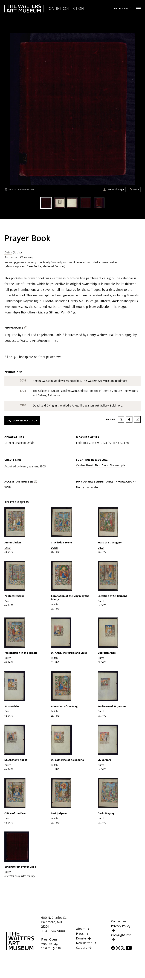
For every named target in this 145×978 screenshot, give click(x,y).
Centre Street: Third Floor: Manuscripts (100, 465)
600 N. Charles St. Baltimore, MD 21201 (53, 921)
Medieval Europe (53, 266)
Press (80, 933)
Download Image (115, 189)
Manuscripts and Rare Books (23, 266)
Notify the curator (87, 487)
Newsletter (84, 943)
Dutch (8, 252)
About (80, 929)
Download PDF (25, 420)
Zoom (136, 189)
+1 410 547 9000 (53, 931)
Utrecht (9, 443)
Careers (82, 948)
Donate (81, 938)
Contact (117, 921)
